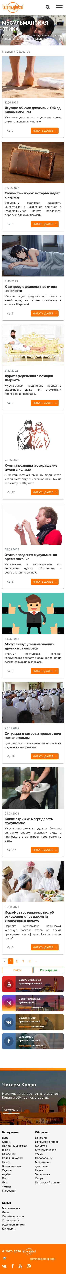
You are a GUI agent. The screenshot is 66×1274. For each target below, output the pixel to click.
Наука (39, 1170)
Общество (42, 1132)
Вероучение (10, 1132)
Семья (6, 1202)
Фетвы (6, 1186)
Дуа (4, 1182)
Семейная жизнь (13, 1216)
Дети (5, 1212)
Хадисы (7, 1170)
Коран (6, 1141)
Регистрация (48, 970)
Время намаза (11, 1166)
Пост (5, 1178)
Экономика (42, 1174)
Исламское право (47, 1141)
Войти (17, 970)
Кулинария (9, 1228)
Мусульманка (11, 1208)
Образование (44, 1158)
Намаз (6, 1162)
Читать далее (43, 130)
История (41, 1137)
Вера (5, 1137)
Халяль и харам (12, 1158)
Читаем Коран (19, 1085)
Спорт (39, 1178)
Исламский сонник (47, 1182)
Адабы (6, 1174)
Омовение (9, 1154)
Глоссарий (9, 1190)
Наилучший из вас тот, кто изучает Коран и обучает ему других (31, 1095)
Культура (41, 1145)
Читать (10, 1110)
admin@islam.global (42, 1258)
